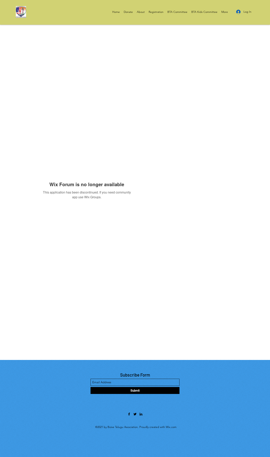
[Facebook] (129, 414)
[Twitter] (135, 414)
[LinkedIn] (141, 414)
